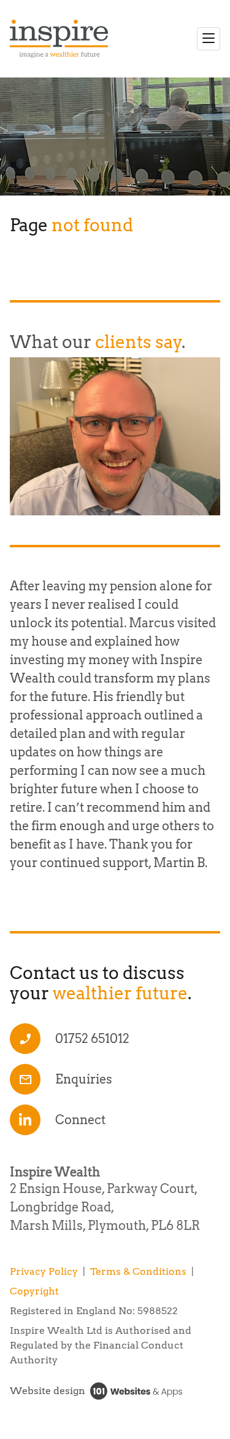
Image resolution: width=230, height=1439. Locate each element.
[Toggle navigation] (208, 38)
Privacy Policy (44, 1271)
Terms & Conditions (138, 1271)
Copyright (34, 1291)
